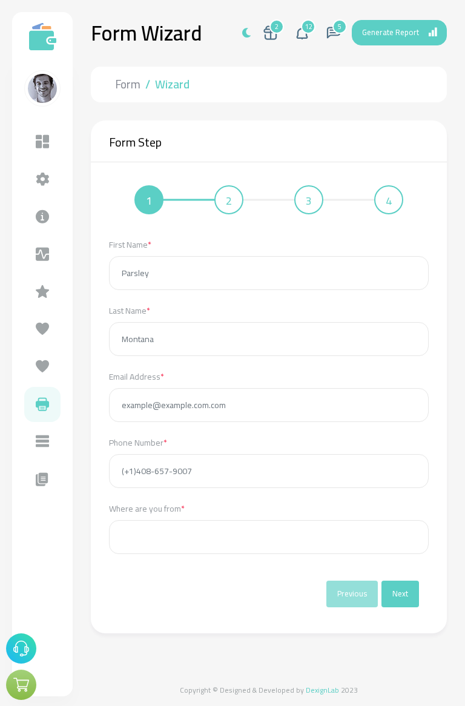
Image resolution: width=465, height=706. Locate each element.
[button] (302, 32)
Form (127, 84)
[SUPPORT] (21, 648)
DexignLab (322, 690)
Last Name (129, 311)
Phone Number (138, 443)
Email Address (136, 377)
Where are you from (147, 509)
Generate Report (390, 32)
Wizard (172, 84)
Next (400, 593)
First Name (130, 245)
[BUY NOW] (21, 685)
